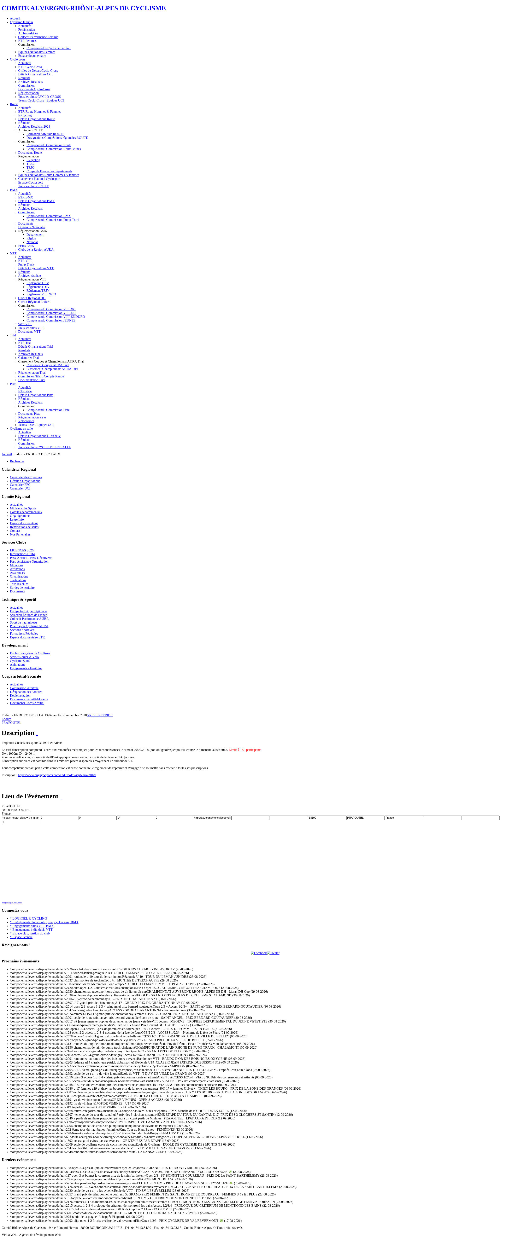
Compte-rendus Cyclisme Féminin (48, 48)
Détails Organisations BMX (36, 201)
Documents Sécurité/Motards (29, 699)
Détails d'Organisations (25, 481)
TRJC (30, 167)
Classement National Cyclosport (39, 178)
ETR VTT (25, 260)
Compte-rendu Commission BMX (48, 216)
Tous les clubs (19, 584)
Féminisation (26, 29)
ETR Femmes (27, 40)
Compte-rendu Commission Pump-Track (53, 219)
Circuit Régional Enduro (34, 301)
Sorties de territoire (22, 587)
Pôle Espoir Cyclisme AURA (29, 626)
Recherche (17, 461)
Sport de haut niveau (23, 622)
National (32, 242)
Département (34, 234)
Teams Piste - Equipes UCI (36, 425)
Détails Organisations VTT (36, 268)
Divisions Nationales (31, 227)
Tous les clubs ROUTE (33, 186)
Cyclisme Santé (20, 660)
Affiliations (17, 569)
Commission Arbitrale (24, 688)
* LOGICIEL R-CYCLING (28, 918)
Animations (17, 664)
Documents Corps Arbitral (27, 703)
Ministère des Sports (23, 508)
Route (14, 104)
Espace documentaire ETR (27, 637)
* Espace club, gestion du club (30, 933)
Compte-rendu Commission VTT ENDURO (55, 316)
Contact (15, 530)
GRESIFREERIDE (100, 715)
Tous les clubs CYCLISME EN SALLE (44, 447)
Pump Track (26, 264)
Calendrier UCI (20, 488)
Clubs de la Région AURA (36, 249)
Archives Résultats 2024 (34, 126)
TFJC (30, 164)
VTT (13, 253)
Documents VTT (29, 331)
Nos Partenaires (20, 534)
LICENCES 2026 (22, 550)
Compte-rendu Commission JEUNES (51, 320)
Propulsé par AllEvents (12, 903)
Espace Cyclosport (30, 182)
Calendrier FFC (20, 484)
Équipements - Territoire (26, 668)
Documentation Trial (31, 380)
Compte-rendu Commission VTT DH (51, 313)
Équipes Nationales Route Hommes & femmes (48, 175)
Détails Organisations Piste (35, 395)
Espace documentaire (32, 55)
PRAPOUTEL (11, 722)
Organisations (19, 576)
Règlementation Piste (32, 417)
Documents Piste (29, 413)
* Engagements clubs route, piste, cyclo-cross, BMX (44, 922)
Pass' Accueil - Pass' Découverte (31, 558)
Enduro (6, 719)
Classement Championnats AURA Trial (52, 369)
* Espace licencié (21, 937)
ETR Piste (25, 391)
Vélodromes (26, 421)
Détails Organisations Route (36, 119)
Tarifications (18, 580)
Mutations (16, 565)
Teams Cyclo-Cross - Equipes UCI (41, 100)
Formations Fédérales (24, 633)
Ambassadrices (28, 33)
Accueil (15, 18)
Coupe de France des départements (49, 171)
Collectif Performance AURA (29, 618)
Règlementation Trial (32, 372)
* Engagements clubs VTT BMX (32, 926)
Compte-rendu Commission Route (48, 145)
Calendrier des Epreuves (26, 477)
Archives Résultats (30, 81)
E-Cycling (25, 115)
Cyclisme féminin (21, 22)
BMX (14, 190)
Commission (26, 85)
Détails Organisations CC (35, 74)
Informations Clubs (22, 554)
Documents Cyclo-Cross (34, 89)
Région (31, 238)
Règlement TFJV (37, 283)
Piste (13, 384)
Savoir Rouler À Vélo (24, 657)
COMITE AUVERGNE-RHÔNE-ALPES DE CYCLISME (84, 8)
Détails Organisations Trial (35, 346)
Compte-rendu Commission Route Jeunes (53, 149)
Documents (25, 223)
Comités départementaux (26, 512)
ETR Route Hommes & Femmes (39, 111)
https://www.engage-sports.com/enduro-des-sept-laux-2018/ (57, 775)
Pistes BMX (26, 246)
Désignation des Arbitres (26, 692)
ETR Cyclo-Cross (30, 67)
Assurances (17, 572)
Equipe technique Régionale (28, 611)
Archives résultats (29, 275)
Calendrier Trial (28, 357)
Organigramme (20, 515)
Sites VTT (25, 324)
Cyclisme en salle (21, 428)
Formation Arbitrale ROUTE (45, 134)
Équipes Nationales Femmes (36, 52)
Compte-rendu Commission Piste (48, 410)
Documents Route (30, 152)
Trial (13, 335)
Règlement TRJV (37, 290)
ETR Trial (24, 342)
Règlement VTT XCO (41, 294)
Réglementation (28, 93)
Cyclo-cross (17, 59)
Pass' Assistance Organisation (29, 561)
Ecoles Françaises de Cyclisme (30, 653)
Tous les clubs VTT (31, 328)
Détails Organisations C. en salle (39, 436)
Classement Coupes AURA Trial (47, 365)
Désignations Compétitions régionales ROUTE (57, 137)
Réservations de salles (24, 527)
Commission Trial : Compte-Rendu (41, 376)
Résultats (24, 78)
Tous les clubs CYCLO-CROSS (39, 96)
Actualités (24, 26)
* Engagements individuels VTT (31, 929)
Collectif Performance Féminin (38, 37)
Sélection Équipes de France (28, 615)
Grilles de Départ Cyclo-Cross (38, 70)
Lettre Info (17, 519)
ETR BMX (25, 197)
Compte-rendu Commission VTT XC (51, 309)
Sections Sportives (22, 630)
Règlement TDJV (38, 287)
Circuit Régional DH (32, 298)
